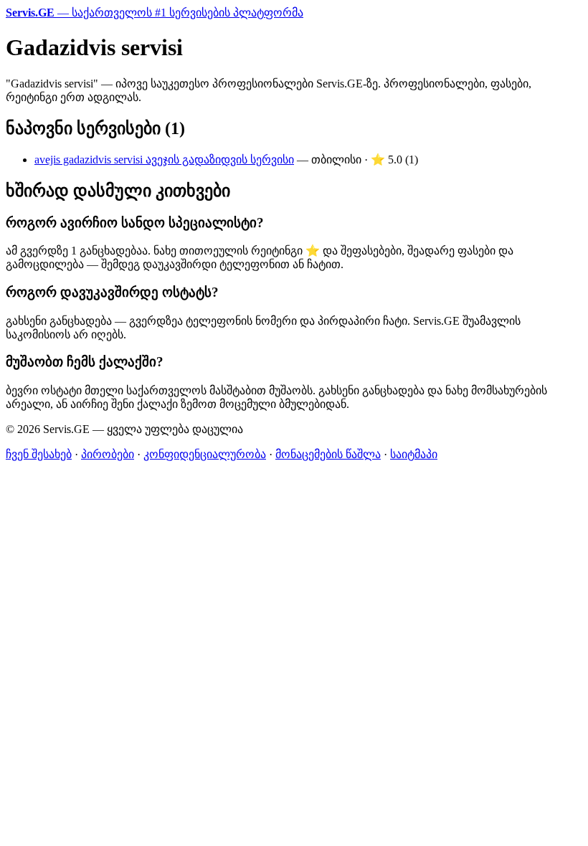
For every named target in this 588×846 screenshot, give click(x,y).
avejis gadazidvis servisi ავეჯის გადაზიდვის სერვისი (164, 159)
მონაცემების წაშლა (328, 454)
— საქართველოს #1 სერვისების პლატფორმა (154, 12)
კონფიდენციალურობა (204, 454)
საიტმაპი (413, 454)
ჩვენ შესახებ (39, 454)
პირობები (107, 454)
